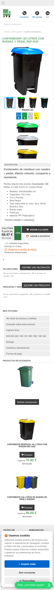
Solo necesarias (27, 572)
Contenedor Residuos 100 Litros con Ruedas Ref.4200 (27, 445)
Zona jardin (17, 31)
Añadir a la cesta (39, 229)
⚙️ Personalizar (27, 580)
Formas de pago (14, 353)
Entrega (10, 341)
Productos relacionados (15, 252)
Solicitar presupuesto (27, 401)
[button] (48, 48)
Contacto (24, 16)
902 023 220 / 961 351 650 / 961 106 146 (26, 335)
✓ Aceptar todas (27, 564)
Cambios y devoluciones (17, 347)
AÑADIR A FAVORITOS (40, 236)
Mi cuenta (37, 16)
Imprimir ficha (12, 330)
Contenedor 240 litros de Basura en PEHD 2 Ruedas (27, 498)
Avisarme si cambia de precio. (22, 249)
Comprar (28, 454)
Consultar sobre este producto (20, 324)
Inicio (6, 31)
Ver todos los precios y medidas (21, 318)
